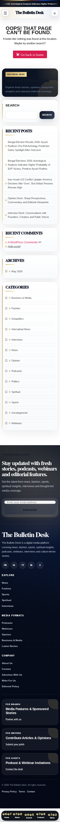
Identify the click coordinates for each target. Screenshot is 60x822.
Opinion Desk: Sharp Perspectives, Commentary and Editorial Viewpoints (28, 200)
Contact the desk (14, 769)
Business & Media (21, 297)
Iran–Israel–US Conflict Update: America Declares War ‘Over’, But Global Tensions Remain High (30, 183)
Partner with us (13, 719)
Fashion (16, 308)
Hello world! (14, 246)
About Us (7, 663)
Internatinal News (21, 329)
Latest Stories (10, 646)
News (15, 350)
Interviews (17, 339)
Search (13, 105)
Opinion (16, 360)
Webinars (17, 423)
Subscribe (30, 510)
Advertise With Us (12, 674)
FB (5, 565)
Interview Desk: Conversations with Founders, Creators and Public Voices (28, 215)
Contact (6, 669)
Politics (15, 381)
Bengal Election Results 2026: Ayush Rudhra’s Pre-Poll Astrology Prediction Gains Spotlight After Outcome (28, 146)
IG (14, 565)
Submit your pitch (15, 744)
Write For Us (9, 680)
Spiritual (16, 391)
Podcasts (17, 371)
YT (23, 565)
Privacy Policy (9, 791)
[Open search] (54, 12)
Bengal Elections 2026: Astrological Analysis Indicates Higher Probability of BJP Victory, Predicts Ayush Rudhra (29, 164)
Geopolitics (18, 318)
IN (31, 565)
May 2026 (17, 271)
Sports (15, 402)
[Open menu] (5, 12)
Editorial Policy (10, 686)
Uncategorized (19, 412)
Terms (22, 791)
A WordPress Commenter (23, 242)
